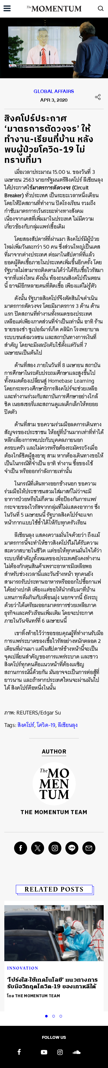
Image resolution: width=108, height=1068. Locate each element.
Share (98, 97)
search (100, 8)
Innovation (22, 968)
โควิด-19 (46, 725)
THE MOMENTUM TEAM (53, 812)
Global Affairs (54, 93)
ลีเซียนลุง (68, 725)
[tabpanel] (54, 953)
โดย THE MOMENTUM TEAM (33, 996)
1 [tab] (47, 1015)
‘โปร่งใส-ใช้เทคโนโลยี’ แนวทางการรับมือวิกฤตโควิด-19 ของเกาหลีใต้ (52, 983)
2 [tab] (55, 1015)
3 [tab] (62, 1015)
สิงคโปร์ (26, 725)
